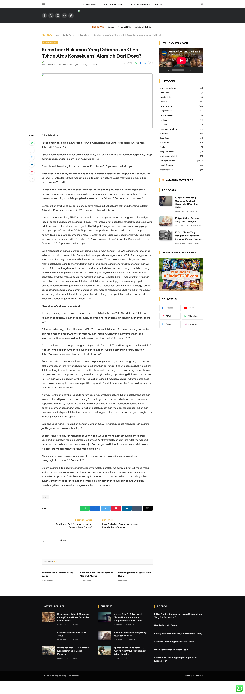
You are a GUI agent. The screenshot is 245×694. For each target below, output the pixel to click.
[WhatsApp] (32, 142)
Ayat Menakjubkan (167, 88)
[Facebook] (32, 150)
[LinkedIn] (32, 164)
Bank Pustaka (165, 97)
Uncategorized (166, 169)
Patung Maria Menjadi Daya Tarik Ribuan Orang (178, 633)
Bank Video (164, 101)
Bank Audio (164, 92)
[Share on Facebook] (140, 63)
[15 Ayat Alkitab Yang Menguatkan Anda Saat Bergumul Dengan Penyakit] (165, 235)
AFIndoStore (198, 675)
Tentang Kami (88, 4)
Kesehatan (164, 142)
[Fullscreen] (199, 70)
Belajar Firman (139, 4)
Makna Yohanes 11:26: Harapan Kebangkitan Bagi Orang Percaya (73, 650)
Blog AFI (163, 124)
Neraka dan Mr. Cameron (167, 625)
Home (187, 675)
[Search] (202, 4)
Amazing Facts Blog (180, 180)
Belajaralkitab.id (143, 27)
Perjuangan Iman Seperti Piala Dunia (134, 574)
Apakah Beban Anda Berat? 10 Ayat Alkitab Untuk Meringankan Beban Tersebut (130, 650)
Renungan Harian (167, 160)
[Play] (163, 70)
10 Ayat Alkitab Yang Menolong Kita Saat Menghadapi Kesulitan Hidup (186, 202)
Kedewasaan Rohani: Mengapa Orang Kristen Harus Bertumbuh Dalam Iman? (73, 617)
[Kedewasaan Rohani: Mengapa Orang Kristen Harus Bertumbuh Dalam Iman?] (48, 617)
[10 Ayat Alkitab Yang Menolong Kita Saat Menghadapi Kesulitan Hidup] (165, 201)
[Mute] (195, 70)
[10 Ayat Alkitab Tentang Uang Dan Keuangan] (165, 221)
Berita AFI (163, 120)
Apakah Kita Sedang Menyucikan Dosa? (174, 641)
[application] (181, 60)
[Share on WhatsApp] (136, 63)
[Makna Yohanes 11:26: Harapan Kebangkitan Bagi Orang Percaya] (48, 650)
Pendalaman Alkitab (168, 156)
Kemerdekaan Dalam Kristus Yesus (57, 574)
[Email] (32, 179)
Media (158, 4)
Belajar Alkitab (50, 42)
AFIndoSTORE (124, 27)
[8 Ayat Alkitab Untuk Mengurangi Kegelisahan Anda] (104, 635)
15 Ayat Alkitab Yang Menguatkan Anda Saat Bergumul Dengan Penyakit (188, 235)
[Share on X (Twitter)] (145, 63)
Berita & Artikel (113, 4)
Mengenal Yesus (166, 151)
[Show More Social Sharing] (150, 63)
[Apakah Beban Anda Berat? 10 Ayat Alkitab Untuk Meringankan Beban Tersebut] (104, 650)
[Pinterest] (32, 171)
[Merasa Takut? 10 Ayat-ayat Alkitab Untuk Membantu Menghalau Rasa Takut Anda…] (104, 617)
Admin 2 (53, 65)
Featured (163, 133)
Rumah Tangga (166, 165)
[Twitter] (32, 157)
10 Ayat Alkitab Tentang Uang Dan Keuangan (187, 220)
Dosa (45, 497)
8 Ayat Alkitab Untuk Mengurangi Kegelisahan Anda (130, 634)
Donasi (111, 27)
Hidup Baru (164, 138)
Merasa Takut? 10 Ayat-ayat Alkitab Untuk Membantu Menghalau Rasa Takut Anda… (129, 617)
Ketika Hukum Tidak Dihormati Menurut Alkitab (96, 574)
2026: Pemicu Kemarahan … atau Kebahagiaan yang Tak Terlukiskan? (178, 616)
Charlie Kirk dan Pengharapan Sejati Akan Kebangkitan (175, 659)
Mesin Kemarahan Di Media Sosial (171, 649)
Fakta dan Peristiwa (168, 129)
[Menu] (43, 4)
